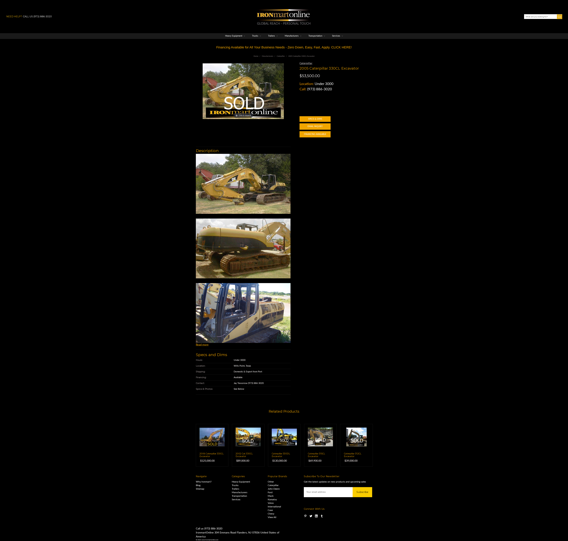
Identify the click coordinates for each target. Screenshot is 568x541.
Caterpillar (273, 485)
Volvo (271, 503)
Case (270, 510)
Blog (198, 485)
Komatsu (272, 499)
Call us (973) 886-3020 (209, 528)
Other (271, 482)
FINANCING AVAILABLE (315, 134)
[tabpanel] (212, 445)
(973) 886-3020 (319, 89)
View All (272, 517)
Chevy (271, 514)
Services (336, 36)
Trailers (272, 36)
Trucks (255, 36)
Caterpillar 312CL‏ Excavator (352, 455)
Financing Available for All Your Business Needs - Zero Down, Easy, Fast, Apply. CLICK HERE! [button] (284, 47)
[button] (558, 19)
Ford (270, 492)
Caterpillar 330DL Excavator (281, 455)
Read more (202, 344)
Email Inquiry (315, 126)
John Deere (274, 489)
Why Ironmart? (204, 482)
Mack (270, 496)
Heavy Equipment (234, 36)
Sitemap (200, 489)
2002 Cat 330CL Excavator (244, 455)
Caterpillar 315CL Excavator (316, 455)
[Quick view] (220, 432)
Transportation (315, 36)
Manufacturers (292, 36)
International (274, 506)
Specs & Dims (315, 119)
